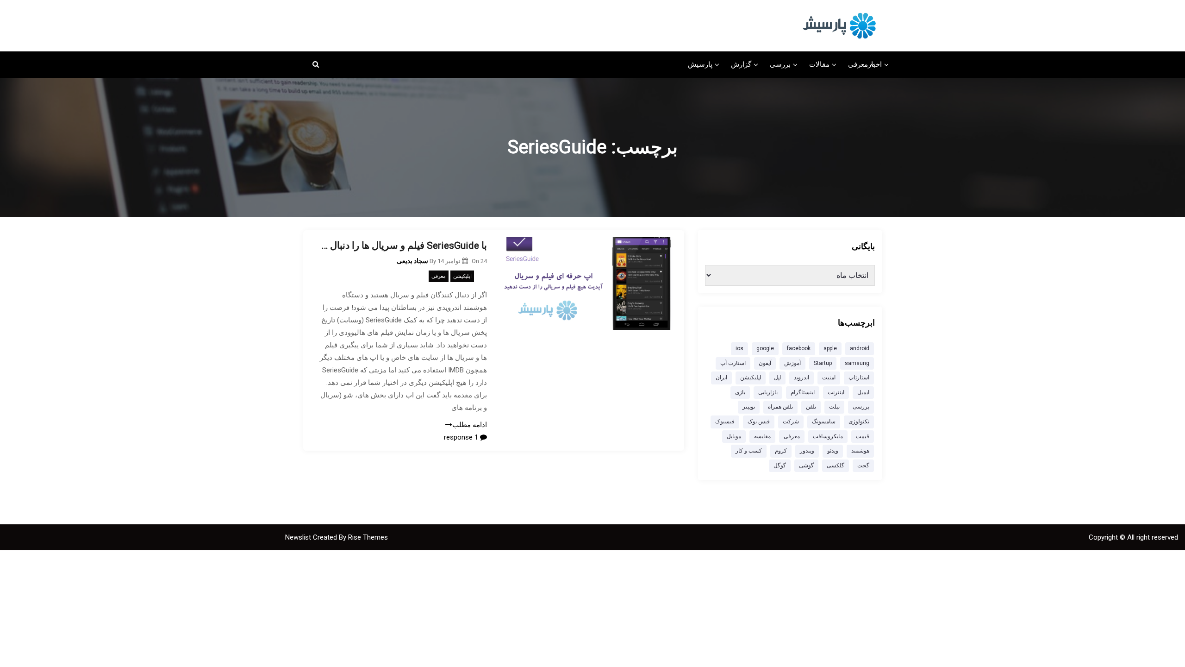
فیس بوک (759, 421)
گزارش (741, 64)
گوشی (806, 465)
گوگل (779, 465)
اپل (777, 377)
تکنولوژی (858, 421)
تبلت (834, 406)
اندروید (801, 377)
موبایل (734, 436)
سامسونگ (824, 421)
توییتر (748, 406)
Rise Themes (368, 537)
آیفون (765, 363)
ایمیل (863, 392)
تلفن (811, 406)
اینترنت (836, 392)
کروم (781, 450)
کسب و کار (749, 450)
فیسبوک (725, 421)
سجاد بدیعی (412, 260)
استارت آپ (733, 363)
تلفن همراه (780, 406)
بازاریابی (768, 392)
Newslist (299, 537)
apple (830, 348)
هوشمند (860, 450)
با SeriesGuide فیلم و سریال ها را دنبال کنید (402, 245)
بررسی (780, 64)
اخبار (875, 64)
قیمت (862, 436)
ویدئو (832, 450)
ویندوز (807, 450)
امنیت (829, 377)
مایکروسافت (828, 436)
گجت (863, 465)
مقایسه (762, 436)
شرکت (791, 421)
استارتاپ (858, 377)
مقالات (819, 64)
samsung (857, 363)
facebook (799, 348)
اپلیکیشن (462, 276)
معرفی (858, 64)
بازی (740, 392)
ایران (721, 377)
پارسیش (700, 64)
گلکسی (835, 465)
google (765, 348)
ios (739, 348)
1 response (462, 437)
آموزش (792, 363)
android (859, 348)
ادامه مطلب (469, 425)
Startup (823, 363)
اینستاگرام (803, 392)
